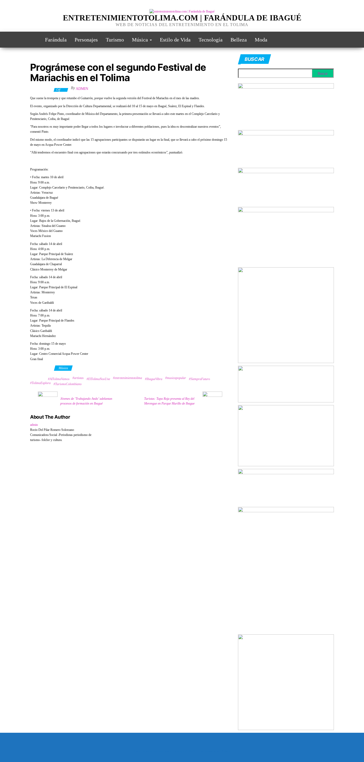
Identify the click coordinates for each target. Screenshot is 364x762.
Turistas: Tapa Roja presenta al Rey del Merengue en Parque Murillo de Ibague (169, 401)
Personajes (86, 40)
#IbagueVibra (153, 379)
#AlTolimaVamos (59, 379)
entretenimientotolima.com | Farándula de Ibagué (182, 17)
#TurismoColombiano (68, 384)
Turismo (115, 40)
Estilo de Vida (175, 40)
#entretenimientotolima (127, 378)
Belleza (238, 40)
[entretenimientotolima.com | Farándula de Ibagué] (33, 40)
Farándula (56, 40)
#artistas (78, 378)
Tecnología (211, 40)
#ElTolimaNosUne (98, 379)
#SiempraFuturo (199, 379)
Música (140, 40)
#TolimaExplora (40, 383)
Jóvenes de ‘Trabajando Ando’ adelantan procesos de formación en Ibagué (86, 401)
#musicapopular (175, 378)
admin (82, 89)
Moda (261, 40)
